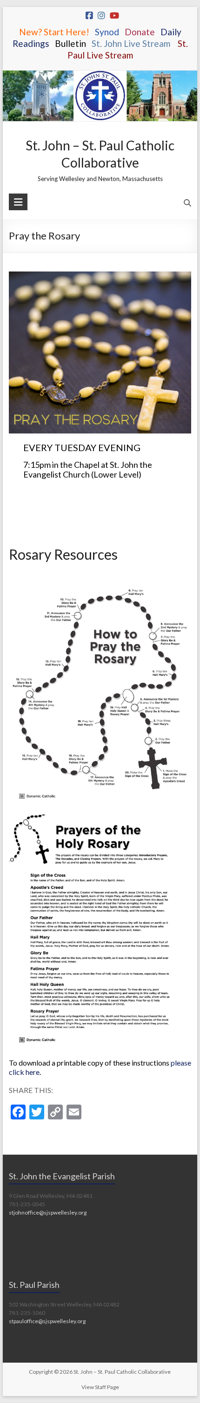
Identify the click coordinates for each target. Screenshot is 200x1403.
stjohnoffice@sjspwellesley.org (48, 1212)
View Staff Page (100, 1387)
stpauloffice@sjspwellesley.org (47, 1321)
